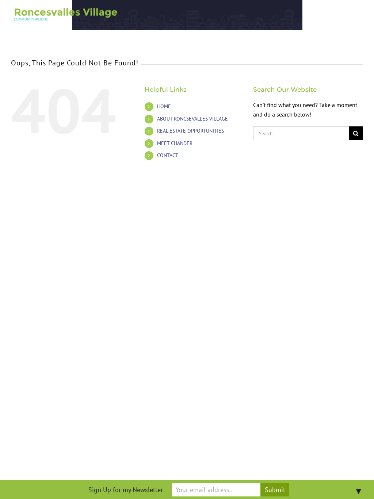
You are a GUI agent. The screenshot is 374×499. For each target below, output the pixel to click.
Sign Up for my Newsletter (125, 489)
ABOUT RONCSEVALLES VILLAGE (192, 118)
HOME (164, 106)
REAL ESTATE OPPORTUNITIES (190, 130)
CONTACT (167, 155)
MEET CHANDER (174, 143)
